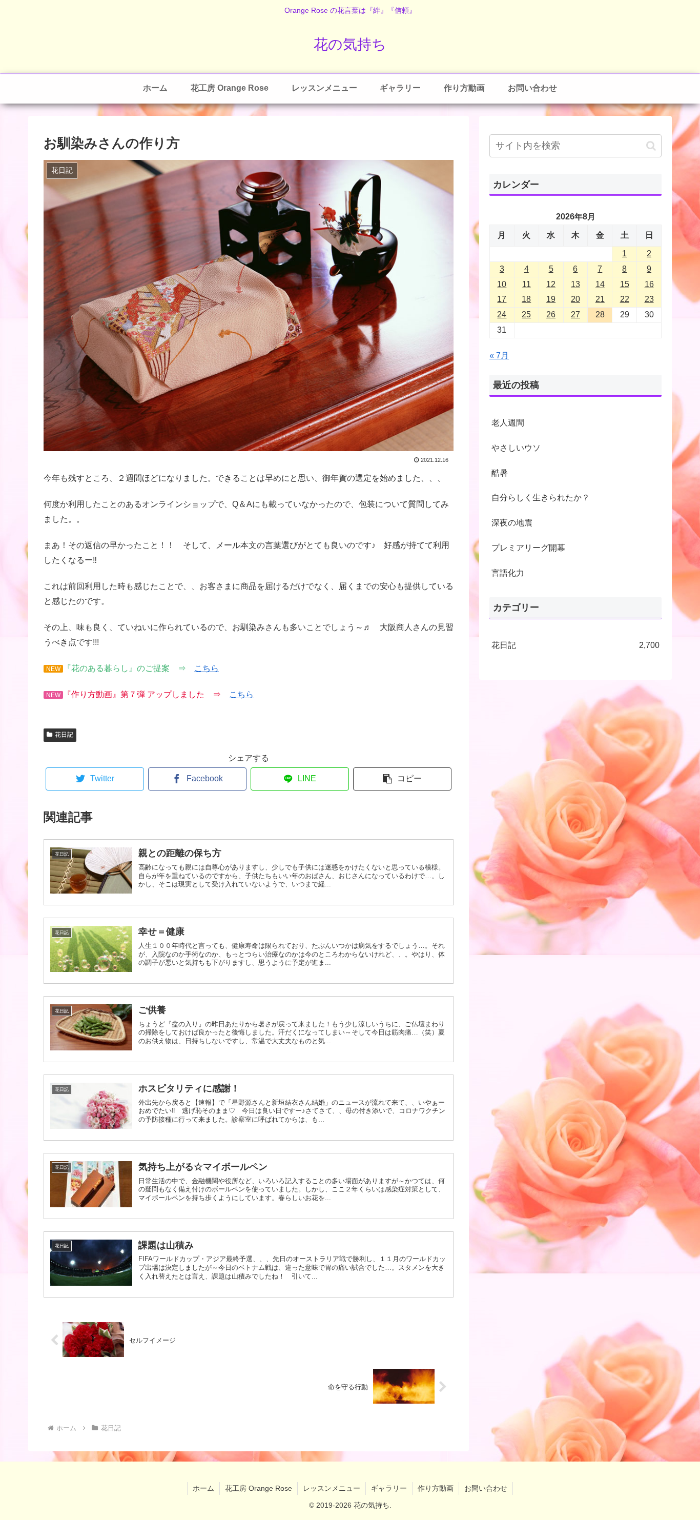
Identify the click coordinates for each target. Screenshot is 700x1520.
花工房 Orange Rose (258, 1488)
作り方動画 (436, 1488)
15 (624, 284)
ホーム (203, 1488)
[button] (402, 779)
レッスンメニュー (331, 1488)
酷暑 (499, 473)
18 (526, 299)
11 (526, 284)
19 (550, 299)
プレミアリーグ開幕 (528, 547)
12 (550, 284)
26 (550, 314)
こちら (206, 668)
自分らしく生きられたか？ (540, 497)
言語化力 (507, 573)
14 (600, 284)
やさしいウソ (516, 447)
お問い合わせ (485, 1488)
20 (575, 299)
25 (526, 314)
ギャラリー (389, 1488)
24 (501, 314)
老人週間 (507, 422)
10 (501, 284)
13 (575, 284)
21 (600, 299)
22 (624, 299)
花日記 (64, 734)
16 (649, 284)
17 (501, 299)
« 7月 (499, 355)
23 (649, 299)
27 (575, 314)
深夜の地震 (511, 522)
